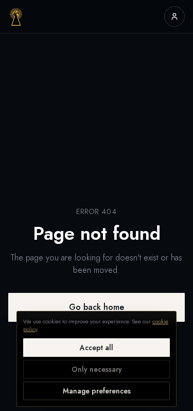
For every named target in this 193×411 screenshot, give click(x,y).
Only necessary (97, 369)
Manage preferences (97, 391)
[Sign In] (174, 16)
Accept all (96, 347)
